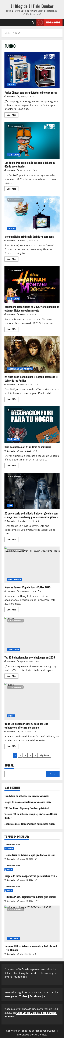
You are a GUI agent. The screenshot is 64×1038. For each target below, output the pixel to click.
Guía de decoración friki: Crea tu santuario (32, 424)
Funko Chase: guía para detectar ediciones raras (32, 70)
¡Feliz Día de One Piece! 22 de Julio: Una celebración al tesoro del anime (32, 701)
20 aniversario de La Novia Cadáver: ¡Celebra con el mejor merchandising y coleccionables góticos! (32, 491)
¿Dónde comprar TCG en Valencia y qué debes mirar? (29, 824)
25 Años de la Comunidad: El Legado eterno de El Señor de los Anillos (32, 354)
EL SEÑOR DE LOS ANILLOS (20, 369)
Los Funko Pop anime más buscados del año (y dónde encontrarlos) (32, 140)
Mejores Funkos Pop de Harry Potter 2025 (32, 565)
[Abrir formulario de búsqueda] (33, 22)
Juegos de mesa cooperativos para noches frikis (27, 802)
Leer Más (12, 115)
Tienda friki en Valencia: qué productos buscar (26, 796)
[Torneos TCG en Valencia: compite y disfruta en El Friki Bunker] (32, 924)
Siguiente (44, 755)
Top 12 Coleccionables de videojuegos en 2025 (32, 635)
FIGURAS (11, 84)
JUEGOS (8, 869)
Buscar (9, 765)
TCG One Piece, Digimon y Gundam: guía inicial (26, 808)
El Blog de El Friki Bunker (32, 6)
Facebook (35, 996)
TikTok (23, 996)
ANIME (11, 716)
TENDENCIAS (13, 155)
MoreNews (23, 1034)
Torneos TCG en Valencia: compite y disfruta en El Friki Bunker (31, 948)
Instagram (10, 996)
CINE (10, 505)
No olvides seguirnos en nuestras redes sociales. (31, 994)
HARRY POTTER (14, 579)
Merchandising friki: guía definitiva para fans (32, 214)
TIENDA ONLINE (53, 22)
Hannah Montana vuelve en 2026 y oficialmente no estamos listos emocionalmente (32, 284)
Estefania (11, 96)
